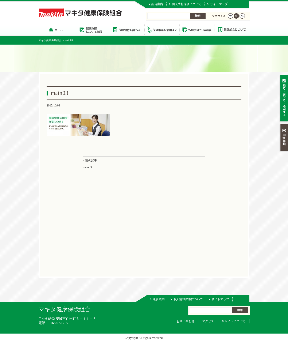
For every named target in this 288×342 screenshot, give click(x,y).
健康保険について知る (91, 29)
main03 (87, 167)
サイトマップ (219, 4)
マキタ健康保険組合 (50, 40)
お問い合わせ (185, 321)
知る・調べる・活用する (283, 99)
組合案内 (157, 4)
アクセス (208, 321)
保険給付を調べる (126, 29)
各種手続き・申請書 (196, 29)
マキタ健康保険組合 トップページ (56, 29)
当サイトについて (233, 321)
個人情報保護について (186, 4)
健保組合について (231, 29)
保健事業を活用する (161, 29)
